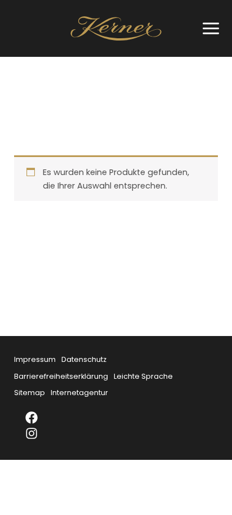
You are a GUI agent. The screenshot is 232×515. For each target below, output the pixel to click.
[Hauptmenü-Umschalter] (208, 28)
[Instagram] (38, 433)
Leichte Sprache (143, 376)
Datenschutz (83, 359)
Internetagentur (79, 392)
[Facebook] (38, 417)
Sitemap (29, 392)
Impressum (35, 359)
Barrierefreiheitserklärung (61, 376)
